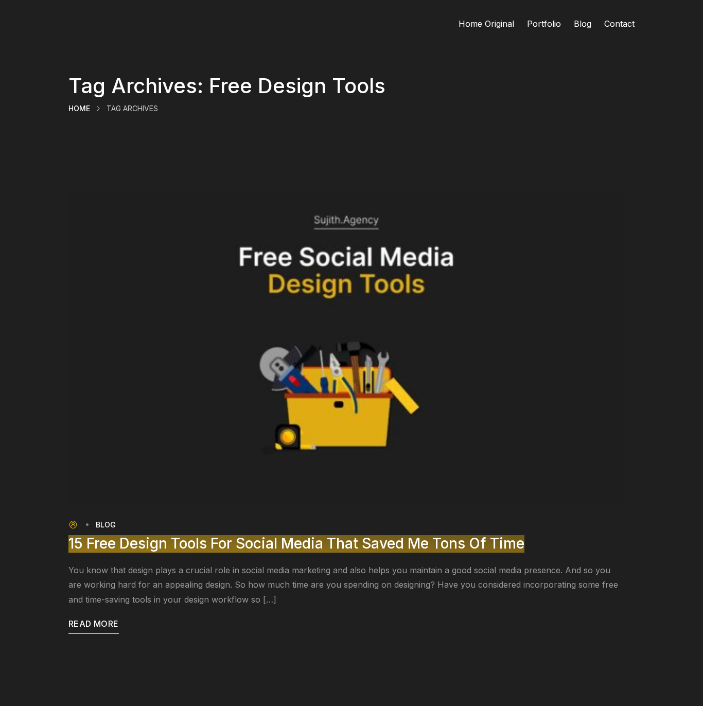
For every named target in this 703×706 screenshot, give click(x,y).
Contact (619, 24)
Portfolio (544, 24)
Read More (93, 624)
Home (79, 108)
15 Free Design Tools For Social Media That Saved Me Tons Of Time (296, 543)
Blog (582, 24)
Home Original (486, 24)
